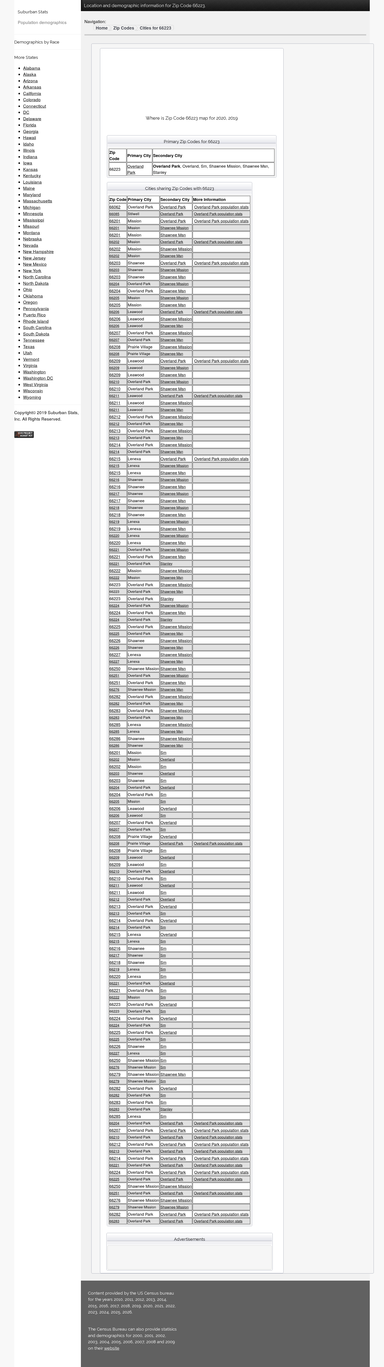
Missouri (31, 226)
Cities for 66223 (155, 28)
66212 (114, 416)
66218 (114, 507)
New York (32, 270)
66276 (114, 689)
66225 (114, 626)
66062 (114, 207)
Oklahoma (33, 296)
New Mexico (35, 264)
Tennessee (33, 340)
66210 (114, 381)
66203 (114, 263)
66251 (114, 675)
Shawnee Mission (174, 227)
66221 (114, 549)
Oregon (30, 302)
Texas (29, 346)
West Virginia (35, 384)
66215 (114, 458)
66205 (114, 297)
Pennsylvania (36, 308)
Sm (163, 752)
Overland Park (173, 207)
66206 (114, 311)
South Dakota (36, 334)
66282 (114, 696)
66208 (114, 347)
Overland (167, 759)
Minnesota (33, 213)
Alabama (31, 68)
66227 (114, 654)
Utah (27, 353)
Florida (29, 125)
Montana (31, 232)
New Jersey (34, 258)
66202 (114, 241)
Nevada (30, 245)
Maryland (32, 194)
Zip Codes (123, 28)
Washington (34, 372)
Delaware (32, 118)
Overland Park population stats (221, 207)
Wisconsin (33, 390)
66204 (114, 283)
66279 (114, 1074)
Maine (29, 188)
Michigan (31, 207)
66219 (114, 521)
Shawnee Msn (173, 235)
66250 (114, 668)
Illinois (29, 150)
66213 (114, 430)
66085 (114, 213)
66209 (114, 361)
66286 (114, 738)
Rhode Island (36, 321)
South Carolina (37, 327)
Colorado (32, 99)
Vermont (31, 359)
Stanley (166, 563)
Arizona (30, 80)
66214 (114, 444)
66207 (114, 333)
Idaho (28, 144)
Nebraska (32, 239)
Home (102, 28)
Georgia (30, 131)
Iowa (27, 163)
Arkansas (32, 87)
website (111, 1348)
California (32, 93)
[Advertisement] (191, 80)
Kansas (30, 169)
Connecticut (34, 106)
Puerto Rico (34, 315)
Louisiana (32, 182)
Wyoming (32, 397)
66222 (114, 570)
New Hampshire (38, 251)
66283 (114, 710)
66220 (114, 535)
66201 (114, 221)
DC (26, 112)
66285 (114, 724)
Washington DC (38, 378)
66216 (114, 479)
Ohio (27, 289)
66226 (114, 640)
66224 (114, 605)
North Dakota (36, 283)
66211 (114, 395)
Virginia (30, 365)
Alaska (29, 74)
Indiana (30, 156)
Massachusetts (37, 201)
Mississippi (33, 220)
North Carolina (37, 277)
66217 (114, 493)
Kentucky (32, 175)
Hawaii (29, 137)
